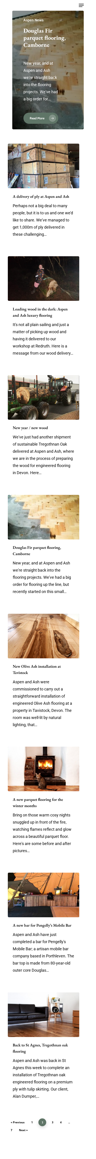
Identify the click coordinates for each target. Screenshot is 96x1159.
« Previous (18, 1122)
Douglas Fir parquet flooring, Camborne (44, 38)
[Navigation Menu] (81, 5)
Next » (23, 1130)
